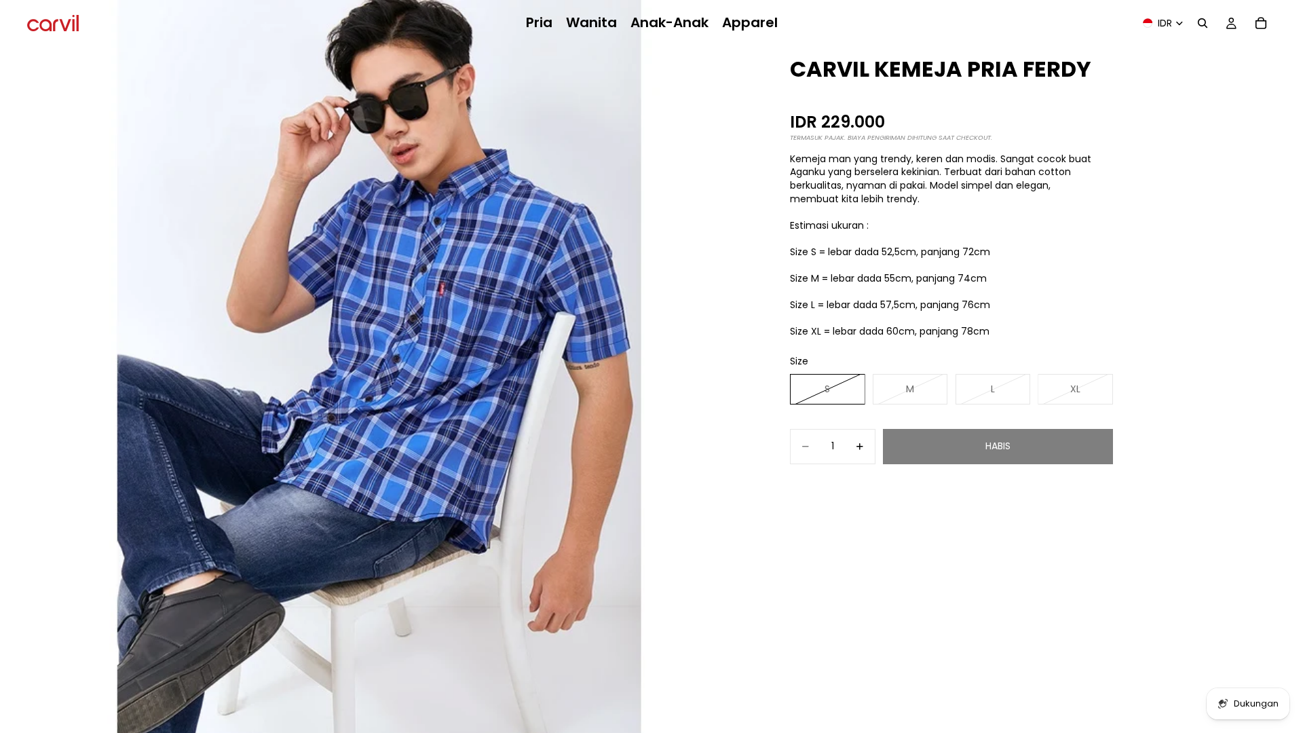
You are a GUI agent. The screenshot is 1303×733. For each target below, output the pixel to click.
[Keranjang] (1261, 23)
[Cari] (1202, 23)
